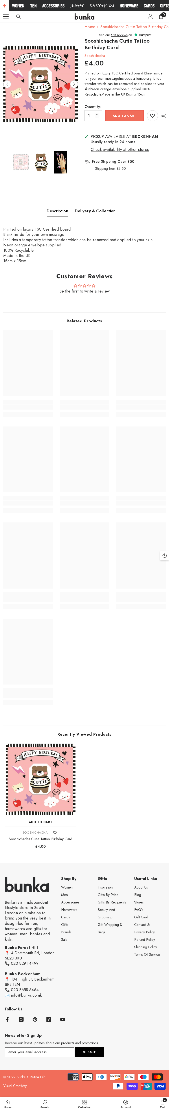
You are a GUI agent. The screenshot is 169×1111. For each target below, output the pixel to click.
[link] (28, 407)
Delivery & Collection (95, 211)
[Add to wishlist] (152, 115)
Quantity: (92, 106)
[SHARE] (162, 116)
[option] (40, 84)
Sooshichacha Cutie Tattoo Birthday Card (40, 839)
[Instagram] (21, 1019)
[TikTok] (49, 1019)
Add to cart (124, 116)
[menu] (6, 16)
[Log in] (150, 16)
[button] (7, 84)
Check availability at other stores (120, 149)
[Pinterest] (35, 1019)
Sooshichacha (94, 55)
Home (89, 26)
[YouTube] (62, 1019)
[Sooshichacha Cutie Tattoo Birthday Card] (40, 779)
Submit (89, 1052)
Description (57, 211)
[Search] (18, 16)
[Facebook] (7, 1019)
